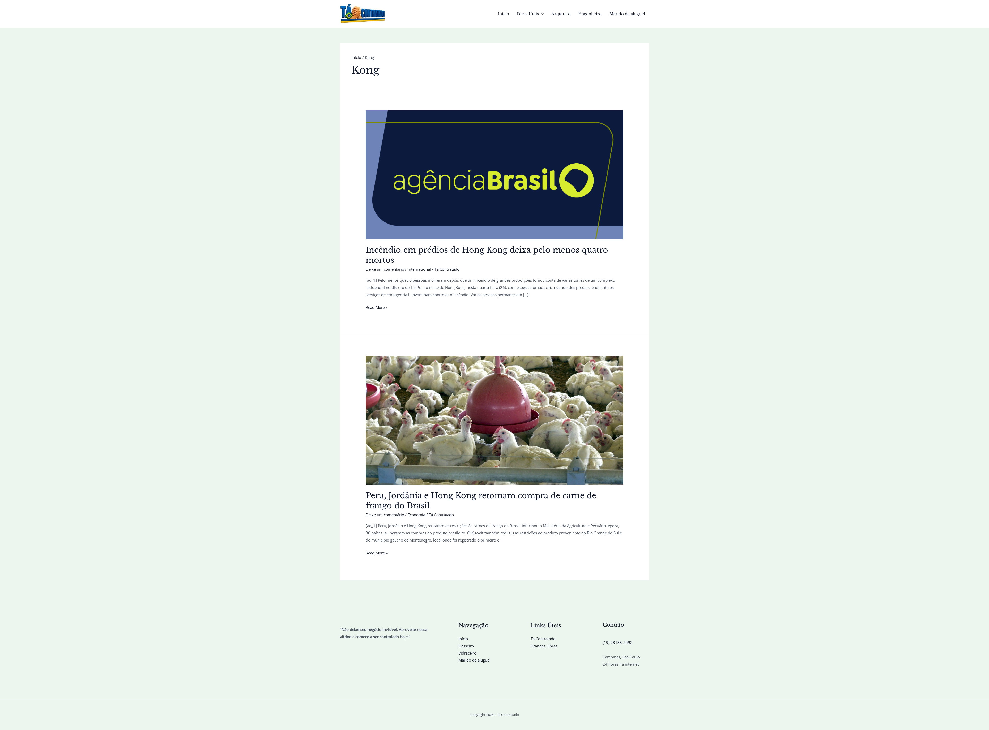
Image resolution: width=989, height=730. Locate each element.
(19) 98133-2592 (618, 642)
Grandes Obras (544, 645)
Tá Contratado (543, 638)
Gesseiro (466, 645)
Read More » (377, 308)
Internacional (419, 269)
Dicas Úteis (528, 13)
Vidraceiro (467, 653)
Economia (416, 514)
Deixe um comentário (385, 269)
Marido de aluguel (627, 13)
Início (503, 13)
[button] (541, 14)
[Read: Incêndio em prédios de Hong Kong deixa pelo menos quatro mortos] (494, 174)
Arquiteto (561, 13)
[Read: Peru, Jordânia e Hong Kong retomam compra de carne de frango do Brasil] (494, 419)
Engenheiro (590, 13)
